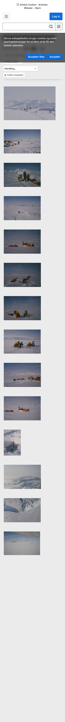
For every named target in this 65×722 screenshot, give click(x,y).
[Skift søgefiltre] (58, 26)
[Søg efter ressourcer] (51, 26)
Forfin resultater (15, 75)
